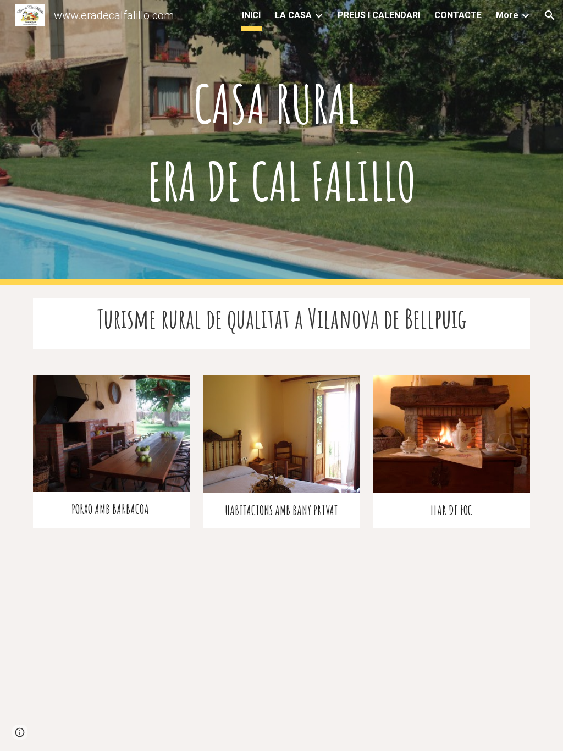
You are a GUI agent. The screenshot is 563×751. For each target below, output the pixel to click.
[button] (550, 15)
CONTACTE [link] (458, 15)
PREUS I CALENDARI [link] (379, 15)
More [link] (507, 15)
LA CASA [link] (293, 15)
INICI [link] (251, 15)
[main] (282, 142)
